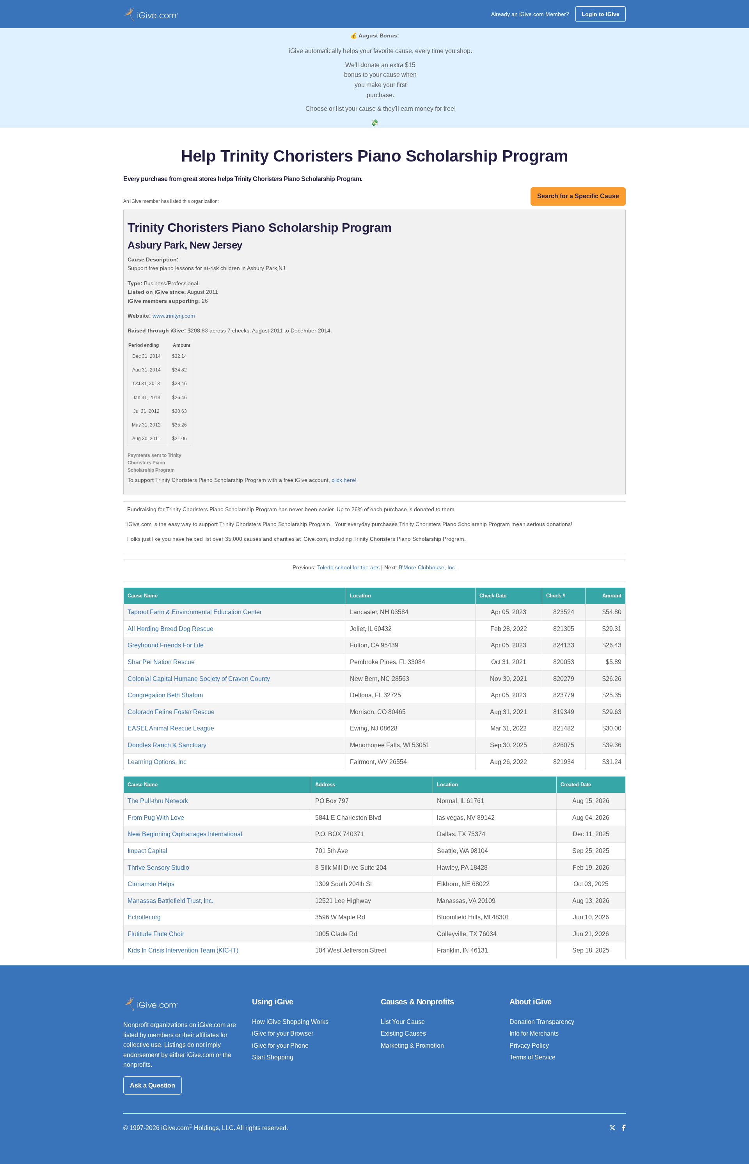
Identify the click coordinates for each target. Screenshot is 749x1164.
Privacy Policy (529, 1045)
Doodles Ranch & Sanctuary (167, 745)
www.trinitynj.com (174, 316)
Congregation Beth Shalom (165, 695)
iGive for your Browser (282, 1033)
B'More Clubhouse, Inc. (427, 567)
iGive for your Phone (280, 1045)
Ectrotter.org (144, 917)
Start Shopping (272, 1057)
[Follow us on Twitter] (612, 1128)
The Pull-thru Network (158, 801)
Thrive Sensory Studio (158, 867)
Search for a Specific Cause (578, 196)
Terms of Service (532, 1057)
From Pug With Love (156, 817)
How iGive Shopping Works (290, 1021)
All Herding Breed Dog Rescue (170, 629)
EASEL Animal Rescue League (171, 728)
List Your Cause (403, 1021)
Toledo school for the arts (348, 567)
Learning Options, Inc (157, 762)
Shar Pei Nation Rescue (161, 662)
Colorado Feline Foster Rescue (171, 712)
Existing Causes (403, 1033)
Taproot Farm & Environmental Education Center (195, 612)
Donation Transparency (541, 1021)
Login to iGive (600, 14)
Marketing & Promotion (412, 1045)
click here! (344, 480)
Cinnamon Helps (151, 884)
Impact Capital (147, 851)
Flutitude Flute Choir (156, 934)
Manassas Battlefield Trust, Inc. (170, 900)
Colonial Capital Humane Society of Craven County (199, 678)
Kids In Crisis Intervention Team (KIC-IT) (183, 950)
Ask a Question (152, 1085)
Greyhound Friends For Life (166, 645)
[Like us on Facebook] (624, 1128)
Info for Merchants (534, 1033)
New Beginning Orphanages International (185, 834)
